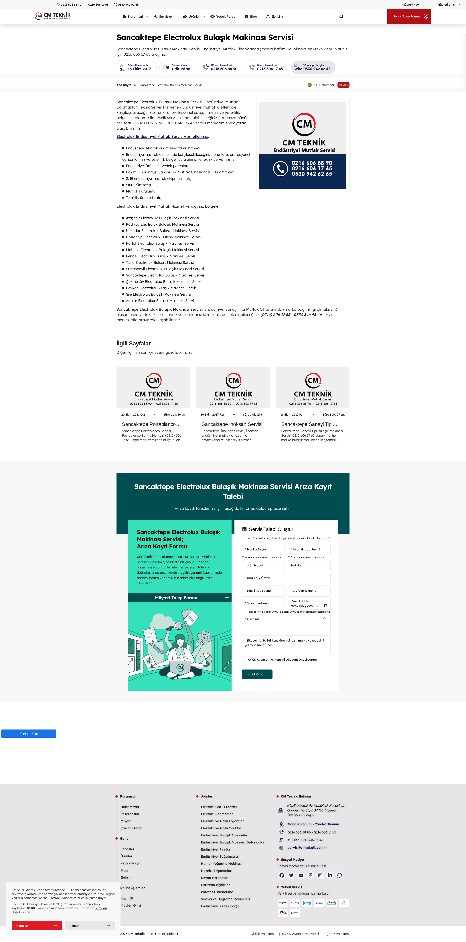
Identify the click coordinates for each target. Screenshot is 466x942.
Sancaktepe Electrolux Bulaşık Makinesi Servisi (165, 275)
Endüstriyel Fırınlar (215, 849)
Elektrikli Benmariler (217, 814)
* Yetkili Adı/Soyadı (258, 590)
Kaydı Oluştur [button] (257, 674)
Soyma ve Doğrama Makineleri (225, 899)
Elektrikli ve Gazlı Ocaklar (221, 828)
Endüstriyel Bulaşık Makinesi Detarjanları (233, 842)
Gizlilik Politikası (262, 934)
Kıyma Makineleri (214, 878)
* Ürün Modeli (254, 565)
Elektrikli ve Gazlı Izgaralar (222, 821)
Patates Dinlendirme (217, 892)
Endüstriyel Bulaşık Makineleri (224, 835)
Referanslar (130, 814)
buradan (101, 908)
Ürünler (126, 856)
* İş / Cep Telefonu (303, 590)
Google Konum (300, 824)
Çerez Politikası (338, 934)
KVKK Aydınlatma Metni (300, 934)
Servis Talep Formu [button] (406, 16)
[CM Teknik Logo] (51, 16)
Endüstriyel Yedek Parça (220, 906)
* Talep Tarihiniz (299, 601)
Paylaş (343, 85)
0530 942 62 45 (128, 4)
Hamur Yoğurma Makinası (221, 863)
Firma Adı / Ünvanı (258, 578)
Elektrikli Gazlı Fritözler (219, 807)
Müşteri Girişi (131, 905)
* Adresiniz (252, 619)
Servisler (127, 849)
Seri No (296, 565)
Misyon (126, 821)
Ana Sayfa (123, 85)
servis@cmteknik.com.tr (307, 847)
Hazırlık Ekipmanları (216, 871)
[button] (324, 618)
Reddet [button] (74, 925)
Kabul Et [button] (22, 925)
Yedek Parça (130, 863)
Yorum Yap (29, 733)
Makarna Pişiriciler (215, 885)
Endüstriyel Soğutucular (220, 856)
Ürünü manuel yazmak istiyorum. (308, 557)
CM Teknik (136, 934)
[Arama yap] (338, 16)
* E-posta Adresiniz (258, 603)
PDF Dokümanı (321, 85)
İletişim (127, 877)
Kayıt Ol (127, 898)
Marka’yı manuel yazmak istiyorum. (264, 557)
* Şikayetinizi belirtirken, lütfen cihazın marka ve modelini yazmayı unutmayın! (284, 643)
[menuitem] (135, 16)
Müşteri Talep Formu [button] (176, 597)
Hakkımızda (130, 807)
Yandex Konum (327, 824)
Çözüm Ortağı (131, 828)
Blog (124, 870)
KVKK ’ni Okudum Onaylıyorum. (282, 660)
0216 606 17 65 (98, 4)
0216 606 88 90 (71, 4)
